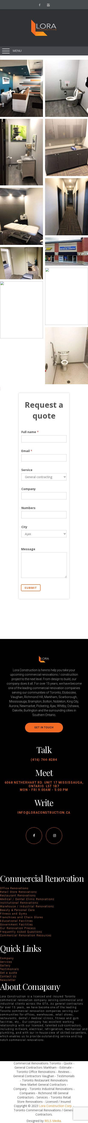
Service (26, 470)
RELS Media (52, 1121)
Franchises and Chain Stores (21, 917)
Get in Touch (43, 727)
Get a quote (8, 972)
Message (28, 549)
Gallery (5, 965)
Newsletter (8, 980)
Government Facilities (16, 924)
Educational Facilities (16, 920)
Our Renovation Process (18, 928)
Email (26, 451)
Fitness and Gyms (13, 913)
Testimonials (9, 969)
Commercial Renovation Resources (26, 935)
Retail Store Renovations (18, 891)
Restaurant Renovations (18, 895)
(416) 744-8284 (44, 759)
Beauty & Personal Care (17, 910)
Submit (31, 588)
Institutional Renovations (19, 902)
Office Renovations (14, 888)
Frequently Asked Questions (21, 931)
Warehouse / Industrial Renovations (27, 906)
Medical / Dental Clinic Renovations (27, 899)
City (24, 527)
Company (28, 489)
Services (6, 961)
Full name (30, 432)
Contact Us (8, 976)
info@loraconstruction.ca (44, 812)
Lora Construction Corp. (55, 1106)
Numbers (28, 508)
